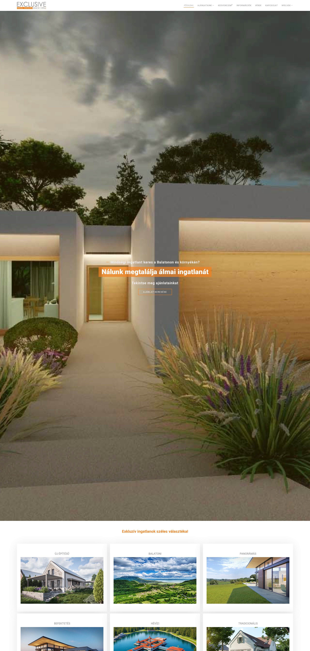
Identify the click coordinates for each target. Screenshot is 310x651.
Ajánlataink (205, 5)
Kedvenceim (225, 5)
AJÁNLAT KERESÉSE (155, 292)
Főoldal (189, 5)
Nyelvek (286, 5)
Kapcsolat (271, 5)
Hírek (258, 5)
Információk (243, 5)
